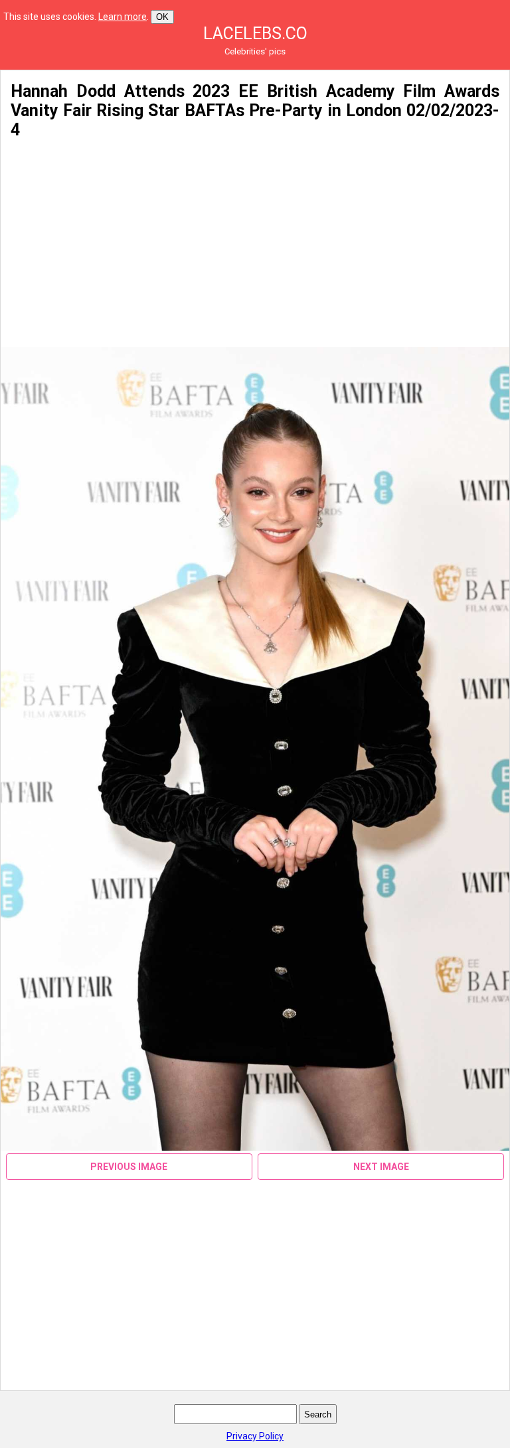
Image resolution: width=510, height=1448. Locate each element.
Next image (381, 1166)
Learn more (122, 16)
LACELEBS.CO (255, 33)
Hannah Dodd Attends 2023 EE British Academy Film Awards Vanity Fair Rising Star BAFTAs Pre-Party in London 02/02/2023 (255, 101)
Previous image (128, 1166)
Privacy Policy (255, 1436)
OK (162, 17)
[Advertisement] (255, 243)
